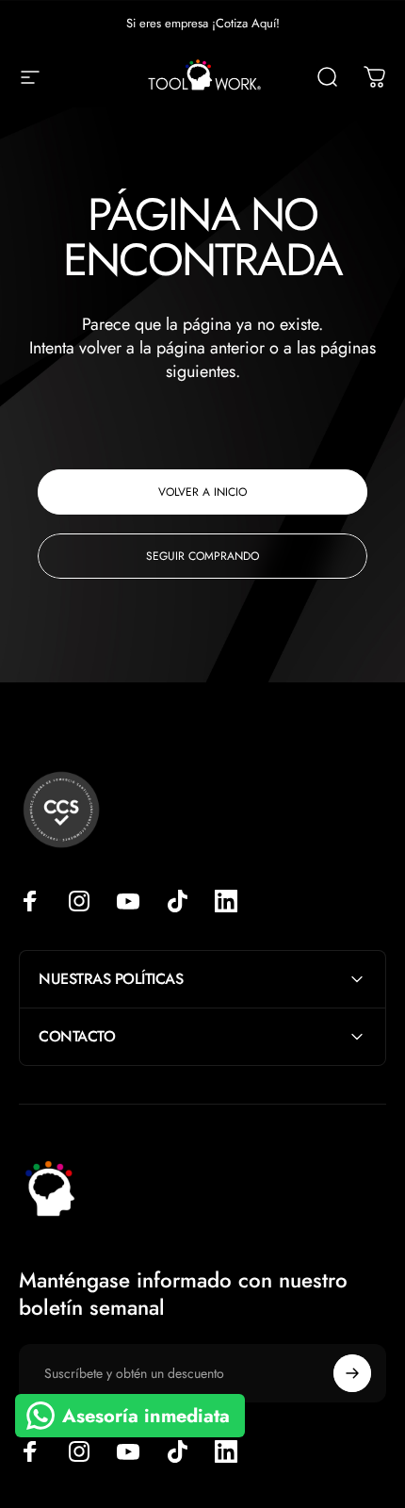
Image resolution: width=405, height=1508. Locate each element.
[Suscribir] (352, 1373)
